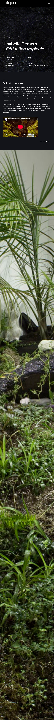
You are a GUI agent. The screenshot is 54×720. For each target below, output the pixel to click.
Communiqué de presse (45, 141)
